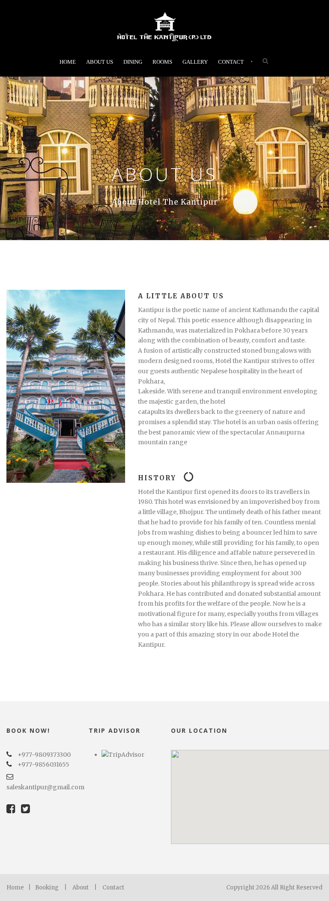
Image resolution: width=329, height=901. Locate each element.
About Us (99, 62)
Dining (132, 62)
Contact (231, 62)
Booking (47, 887)
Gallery (195, 62)
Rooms (162, 62)
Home (68, 62)
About (80, 887)
